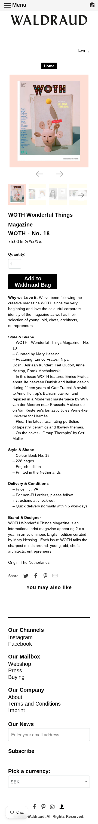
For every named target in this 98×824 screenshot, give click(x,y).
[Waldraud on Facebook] (35, 807)
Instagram (20, 637)
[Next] (59, 173)
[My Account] (61, 807)
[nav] (15, 5)
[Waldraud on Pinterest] (44, 807)
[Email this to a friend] (54, 576)
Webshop (19, 664)
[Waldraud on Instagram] (53, 807)
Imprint (16, 710)
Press (15, 670)
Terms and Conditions (34, 704)
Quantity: (17, 254)
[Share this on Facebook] (34, 576)
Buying (16, 677)
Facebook (20, 644)
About (15, 697)
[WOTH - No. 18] (49, 121)
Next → (84, 51)
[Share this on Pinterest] (44, 576)
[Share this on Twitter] (25, 576)
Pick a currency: (29, 771)
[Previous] (39, 173)
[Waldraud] (49, 20)
